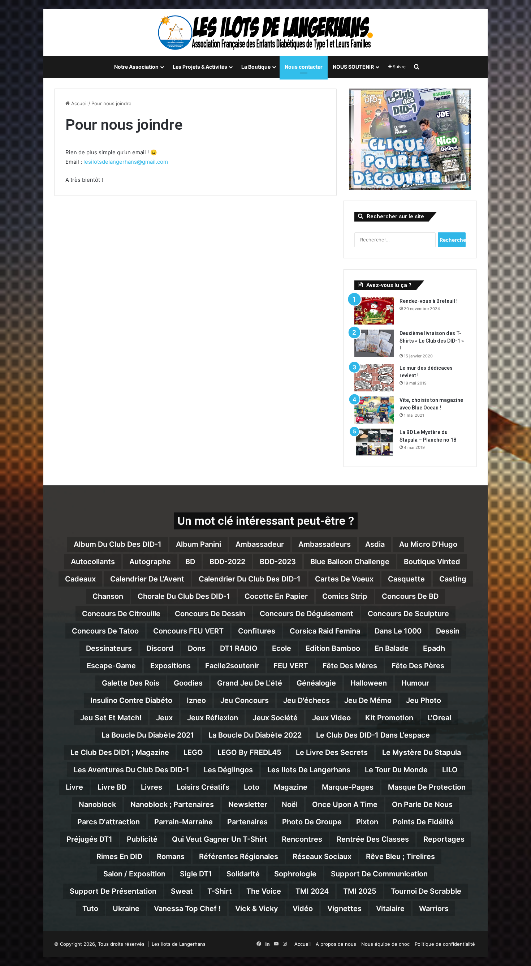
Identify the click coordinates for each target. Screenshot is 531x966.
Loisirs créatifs (203, 787)
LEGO (193, 752)
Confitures (256, 631)
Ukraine (126, 908)
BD (190, 561)
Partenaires (247, 821)
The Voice (263, 891)
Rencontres (302, 839)
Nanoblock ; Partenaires (172, 804)
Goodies (188, 683)
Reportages (444, 839)
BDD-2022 (227, 561)
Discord (159, 648)
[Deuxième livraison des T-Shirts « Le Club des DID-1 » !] (374, 343)
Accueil (78, 103)
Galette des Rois (130, 683)
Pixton (367, 821)
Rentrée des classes (373, 839)
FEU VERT (290, 665)
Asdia (375, 544)
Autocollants (93, 561)
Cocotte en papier (276, 596)
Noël (290, 804)
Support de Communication (379, 874)
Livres (151, 787)
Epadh (434, 648)
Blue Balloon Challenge (349, 561)
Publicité (142, 839)
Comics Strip (344, 596)
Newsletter (247, 804)
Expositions (170, 665)
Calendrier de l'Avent (147, 579)
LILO (450, 769)
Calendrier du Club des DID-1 (250, 579)
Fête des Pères (418, 665)
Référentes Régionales (238, 856)
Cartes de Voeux (344, 579)
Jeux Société (275, 717)
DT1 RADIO (239, 648)
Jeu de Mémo (368, 700)
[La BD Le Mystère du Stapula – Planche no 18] (374, 442)
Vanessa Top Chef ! (187, 908)
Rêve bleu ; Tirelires (400, 856)
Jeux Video (331, 717)
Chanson (107, 596)
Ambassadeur (260, 544)
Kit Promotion (389, 717)
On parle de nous (422, 804)
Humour (415, 683)
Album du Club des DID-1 (117, 544)
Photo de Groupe (312, 821)
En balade (392, 648)
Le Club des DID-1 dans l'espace (373, 735)
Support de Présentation (113, 891)
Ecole (281, 648)
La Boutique (256, 67)
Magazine (290, 787)
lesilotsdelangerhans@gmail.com (125, 161)
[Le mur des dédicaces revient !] (374, 377)
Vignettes (344, 908)
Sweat (182, 891)
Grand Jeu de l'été (249, 683)
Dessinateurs (109, 648)
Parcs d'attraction (108, 821)
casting (452, 579)
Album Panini (198, 544)
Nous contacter (304, 67)
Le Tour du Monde (396, 769)
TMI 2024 (312, 891)
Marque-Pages (348, 787)
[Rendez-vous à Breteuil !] (374, 311)
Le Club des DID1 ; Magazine (119, 752)
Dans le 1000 (398, 631)
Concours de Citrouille (121, 613)
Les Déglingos (228, 769)
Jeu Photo (423, 700)
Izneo (196, 700)
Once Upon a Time (344, 804)
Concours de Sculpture (408, 613)
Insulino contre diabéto (131, 700)
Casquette (406, 579)
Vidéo (303, 908)
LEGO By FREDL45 (249, 752)
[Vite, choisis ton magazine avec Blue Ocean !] (374, 410)
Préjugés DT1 (89, 839)
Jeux (164, 717)
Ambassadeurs (324, 544)
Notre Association (136, 67)
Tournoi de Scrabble (426, 891)
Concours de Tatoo (105, 631)
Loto (251, 787)
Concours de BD (410, 596)
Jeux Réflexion (212, 717)
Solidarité (243, 874)
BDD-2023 (278, 561)
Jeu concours (244, 700)
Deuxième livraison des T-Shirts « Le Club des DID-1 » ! (432, 340)
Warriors (434, 908)
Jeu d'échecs (306, 700)
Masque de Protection (427, 787)
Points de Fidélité (423, 821)
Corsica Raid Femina (325, 631)
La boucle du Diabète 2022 (255, 735)
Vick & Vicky (256, 908)
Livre (74, 787)
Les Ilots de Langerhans (308, 769)
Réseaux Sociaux (322, 856)
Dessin (447, 631)
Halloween (368, 683)
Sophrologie (295, 874)
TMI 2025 (359, 891)
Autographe (150, 561)
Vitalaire (390, 908)
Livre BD (112, 787)
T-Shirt (219, 891)
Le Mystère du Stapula (421, 752)
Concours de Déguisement (306, 613)
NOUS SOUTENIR (353, 67)
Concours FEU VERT (188, 631)
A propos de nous (336, 944)
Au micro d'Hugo (428, 544)
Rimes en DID (119, 856)
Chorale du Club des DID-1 (184, 596)
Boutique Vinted (432, 561)
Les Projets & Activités (200, 67)
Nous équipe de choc (385, 944)
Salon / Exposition (134, 874)
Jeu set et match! (111, 717)
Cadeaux (80, 579)
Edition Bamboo (333, 648)
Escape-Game (111, 665)
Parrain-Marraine (183, 821)
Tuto (90, 908)
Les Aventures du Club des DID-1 (131, 769)
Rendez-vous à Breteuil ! (429, 301)
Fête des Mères (350, 665)
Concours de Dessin (210, 613)
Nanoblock (97, 804)
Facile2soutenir (232, 665)
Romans (171, 856)
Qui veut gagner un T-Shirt (219, 839)
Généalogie (316, 683)
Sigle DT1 (196, 874)
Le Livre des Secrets (332, 752)
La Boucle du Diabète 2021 (148, 735)
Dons (197, 648)
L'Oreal (439, 717)
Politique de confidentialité (445, 944)
